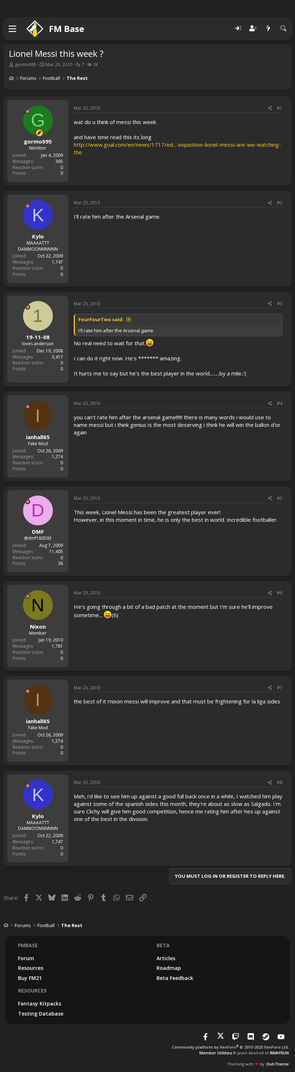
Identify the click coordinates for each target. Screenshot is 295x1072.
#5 (279, 498)
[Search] (283, 28)
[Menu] (12, 29)
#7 (279, 688)
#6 (279, 593)
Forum (26, 958)
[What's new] (268, 28)
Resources (30, 967)
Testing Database (40, 1013)
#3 (279, 304)
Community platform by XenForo (230, 1047)
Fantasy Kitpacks (39, 1003)
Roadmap (168, 967)
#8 (279, 782)
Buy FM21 (30, 978)
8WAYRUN (279, 1052)
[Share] (269, 108)
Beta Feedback (174, 978)
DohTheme (278, 1064)
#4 (279, 403)
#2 (279, 203)
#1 (279, 108)
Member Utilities (215, 1052)
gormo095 (25, 64)
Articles (165, 958)
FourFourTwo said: (101, 319)
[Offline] (27, 111)
